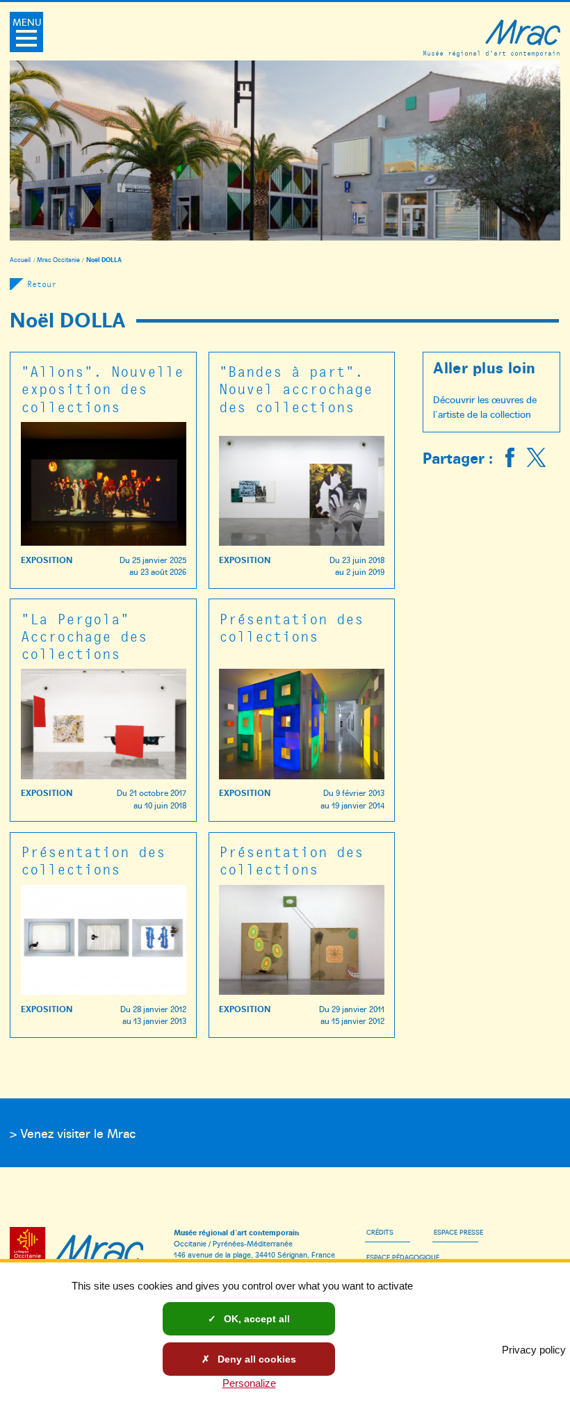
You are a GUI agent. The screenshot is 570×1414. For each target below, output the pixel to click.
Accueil (20, 259)
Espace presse (458, 1232)
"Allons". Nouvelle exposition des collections (102, 388)
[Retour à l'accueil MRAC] (99, 1247)
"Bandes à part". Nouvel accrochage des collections (296, 388)
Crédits (379, 1232)
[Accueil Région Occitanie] (30, 1247)
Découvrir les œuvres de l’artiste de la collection (485, 406)
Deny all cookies (255, 1359)
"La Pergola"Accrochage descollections (84, 635)
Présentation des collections (291, 627)
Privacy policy (534, 1350)
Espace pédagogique (402, 1257)
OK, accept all (255, 1318)
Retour (41, 283)
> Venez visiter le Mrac (73, 1132)
